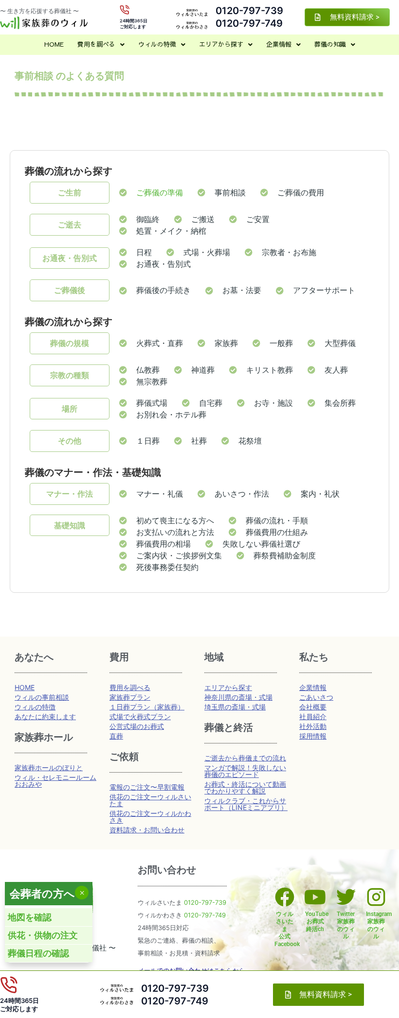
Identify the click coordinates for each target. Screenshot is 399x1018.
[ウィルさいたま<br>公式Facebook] (284, 897)
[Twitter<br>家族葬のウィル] (346, 897)
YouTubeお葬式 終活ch (316, 921)
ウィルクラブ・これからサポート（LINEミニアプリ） (246, 803)
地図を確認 (30, 917)
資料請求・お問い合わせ (146, 830)
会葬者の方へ (42, 893)
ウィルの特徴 (157, 44)
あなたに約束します (45, 716)
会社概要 (312, 707)
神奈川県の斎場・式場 (238, 697)
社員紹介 (312, 716)
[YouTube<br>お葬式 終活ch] (315, 897)
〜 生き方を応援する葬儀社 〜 (39, 11)
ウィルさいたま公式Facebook (287, 929)
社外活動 (312, 726)
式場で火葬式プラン (140, 716)
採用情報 (312, 736)
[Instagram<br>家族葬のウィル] (376, 897)
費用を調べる (96, 44)
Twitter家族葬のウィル (346, 925)
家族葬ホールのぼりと (49, 767)
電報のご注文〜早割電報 (146, 787)
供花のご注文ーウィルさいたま (150, 800)
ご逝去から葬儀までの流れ (245, 758)
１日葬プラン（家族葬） (146, 707)
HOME (54, 44)
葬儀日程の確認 (38, 953)
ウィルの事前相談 (42, 697)
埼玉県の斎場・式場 (235, 707)
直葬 (116, 736)
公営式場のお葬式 (136, 726)
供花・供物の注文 (43, 935)
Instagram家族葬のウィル (379, 925)
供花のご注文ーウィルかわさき (150, 816)
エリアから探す (221, 44)
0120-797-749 (249, 23)
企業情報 (278, 44)
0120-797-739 (249, 11)
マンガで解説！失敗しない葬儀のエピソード (245, 770)
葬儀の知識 (330, 44)
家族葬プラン (129, 697)
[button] (100, 44)
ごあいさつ (316, 697)
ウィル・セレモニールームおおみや (55, 780)
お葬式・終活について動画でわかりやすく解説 (245, 787)
